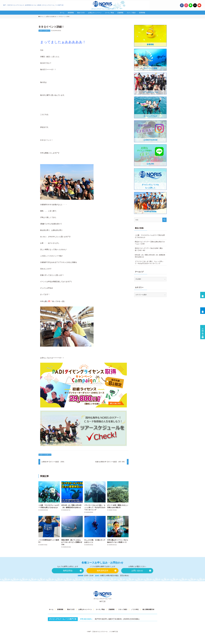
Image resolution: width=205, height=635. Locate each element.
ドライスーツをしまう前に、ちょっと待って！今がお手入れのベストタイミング (149, 262)
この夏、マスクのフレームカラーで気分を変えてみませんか (150, 236)
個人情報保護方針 (148, 609)
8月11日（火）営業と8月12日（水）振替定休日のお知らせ (150, 256)
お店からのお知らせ (44, 30)
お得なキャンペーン (85, 609)
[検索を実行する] (164, 220)
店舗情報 (112, 609)
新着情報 (60, 609)
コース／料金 (100, 609)
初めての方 (71, 609)
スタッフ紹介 (122, 609)
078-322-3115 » (86, 619)
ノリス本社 (135, 609)
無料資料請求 (203, 309)
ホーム (51, 609)
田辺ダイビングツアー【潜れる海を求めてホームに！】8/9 (150, 243)
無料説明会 (68, 571)
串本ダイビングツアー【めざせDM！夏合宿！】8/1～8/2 (149, 249)
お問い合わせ (203, 331)
